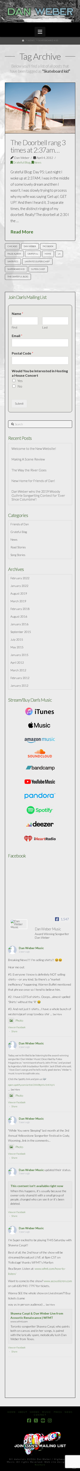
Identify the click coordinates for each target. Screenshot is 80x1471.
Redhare (40, 1464)
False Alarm (14, 253)
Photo (19, 1020)
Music (46, 1412)
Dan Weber (30, 246)
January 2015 (19, 655)
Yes (20, 381)
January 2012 (19, 685)
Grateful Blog (21, 162)
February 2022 (19, 578)
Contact (40, 1414)
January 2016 (19, 624)
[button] (40, 32)
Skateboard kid (16, 269)
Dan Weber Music (31, 948)
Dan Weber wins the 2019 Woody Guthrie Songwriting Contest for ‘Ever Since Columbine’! (38, 495)
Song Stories (17, 555)
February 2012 (19, 678)
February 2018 (19, 609)
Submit (19, 403)
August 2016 (18, 616)
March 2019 (18, 601)
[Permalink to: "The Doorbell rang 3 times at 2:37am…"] (40, 108)
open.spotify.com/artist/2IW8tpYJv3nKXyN (31, 1084)
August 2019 (18, 593)
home (48, 253)
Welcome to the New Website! (34, 448)
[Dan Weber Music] (18, 924)
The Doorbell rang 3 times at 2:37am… (38, 146)
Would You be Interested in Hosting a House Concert (40, 373)
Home (11, 1412)
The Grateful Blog (17, 276)
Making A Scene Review (28, 459)
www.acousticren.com (58, 1281)
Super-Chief (38, 269)
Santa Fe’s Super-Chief (37, 261)
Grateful (33, 253)
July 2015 (16, 639)
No (19, 386)
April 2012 (17, 662)
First (14, 327)
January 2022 (19, 586)
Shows (34, 1412)
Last (45, 327)
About (22, 1412)
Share (14, 1031)
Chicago (12, 246)
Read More (21, 232)
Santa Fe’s (12, 261)
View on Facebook (17, 1027)
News (37, 162)
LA (59, 253)
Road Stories (18, 547)
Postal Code (22, 353)
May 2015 (16, 647)
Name (17, 313)
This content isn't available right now (36, 1186)
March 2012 (18, 670)
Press (58, 1412)
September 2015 (20, 632)
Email (17, 336)
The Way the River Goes (29, 470)
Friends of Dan (19, 524)
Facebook (48, 246)
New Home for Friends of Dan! (33, 481)
